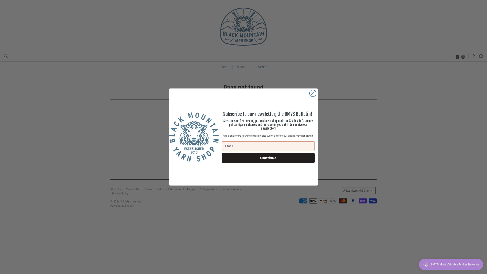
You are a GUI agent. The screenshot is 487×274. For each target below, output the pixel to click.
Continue (268, 157)
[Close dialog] (313, 93)
